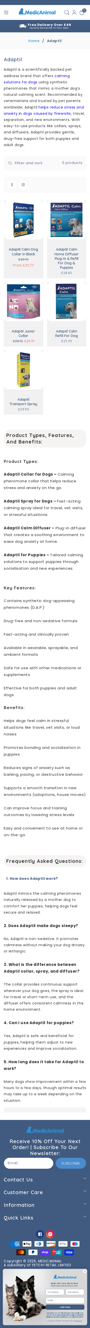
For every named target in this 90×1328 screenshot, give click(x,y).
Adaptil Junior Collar (23, 333)
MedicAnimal (50, 1261)
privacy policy (78, 1321)
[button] (7, 12)
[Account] (74, 12)
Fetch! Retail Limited (51, 1265)
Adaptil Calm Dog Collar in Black (23, 251)
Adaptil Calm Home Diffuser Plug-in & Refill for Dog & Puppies (66, 258)
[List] (23, 184)
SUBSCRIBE (71, 1163)
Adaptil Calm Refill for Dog (66, 333)
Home (34, 40)
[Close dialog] (85, 1271)
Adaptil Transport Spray (23, 401)
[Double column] (12, 184)
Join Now (65, 1307)
